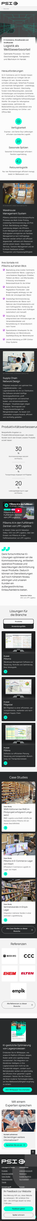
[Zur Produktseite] (5, 671)
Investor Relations (25, 1176)
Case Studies (6, 1176)
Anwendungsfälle (7, 1174)
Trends (4, 1182)
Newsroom (23, 1174)
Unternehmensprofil (25, 1171)
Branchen (6, 8)
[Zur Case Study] (5, 828)
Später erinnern (19, 1215)
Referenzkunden (7, 1179)
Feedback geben (18, 1209)
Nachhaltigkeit (24, 1179)
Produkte (5, 1171)
